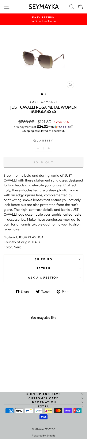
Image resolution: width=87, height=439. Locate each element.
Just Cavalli (44, 101)
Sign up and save (43, 394)
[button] (43, 127)
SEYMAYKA (44, 7)
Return (44, 268)
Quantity (43, 140)
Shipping (28, 131)
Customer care (43, 398)
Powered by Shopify (43, 435)
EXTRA (43, 406)
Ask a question (43, 277)
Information (43, 402)
